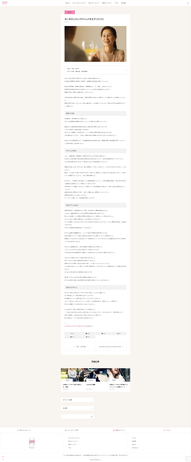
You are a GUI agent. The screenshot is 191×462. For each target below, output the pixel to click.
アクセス (134, 437)
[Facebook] (3, 456)
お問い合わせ (135, 447)
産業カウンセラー (107, 3)
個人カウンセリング (94, 3)
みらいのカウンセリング (79, 3)
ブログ (116, 3)
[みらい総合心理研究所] (5, 3)
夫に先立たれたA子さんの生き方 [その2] (75, 326)
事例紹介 (70, 12)
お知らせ (67, 3)
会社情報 (123, 3)
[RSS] (3, 459)
